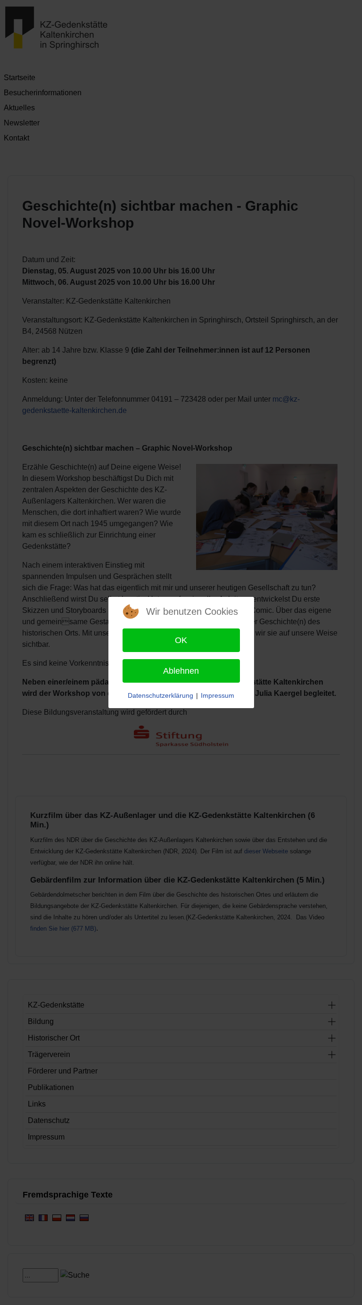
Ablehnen (181, 671)
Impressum (217, 695)
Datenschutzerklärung (160, 695)
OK (181, 640)
